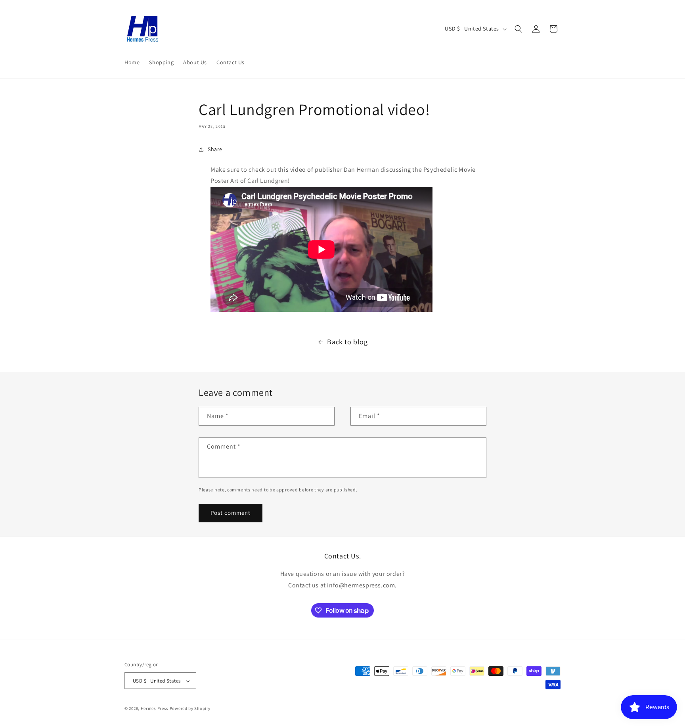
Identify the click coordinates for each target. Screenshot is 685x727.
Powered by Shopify (190, 709)
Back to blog (347, 341)
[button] (518, 29)
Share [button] (215, 149)
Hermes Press (154, 709)
